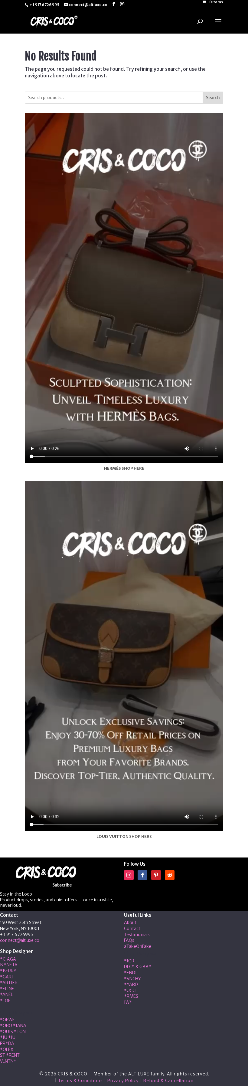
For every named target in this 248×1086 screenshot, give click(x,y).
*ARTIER (9, 982)
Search (213, 97)
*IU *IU (7, 1037)
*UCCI (130, 990)
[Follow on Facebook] (142, 875)
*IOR (129, 961)
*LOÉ (5, 1000)
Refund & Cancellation (168, 1080)
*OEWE (7, 1020)
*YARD (131, 984)
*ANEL (6, 994)
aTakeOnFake (137, 946)
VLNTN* (8, 1061)
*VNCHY (132, 978)
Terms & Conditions (80, 1080)
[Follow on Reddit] (170, 875)
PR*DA (7, 1043)
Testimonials (137, 934)
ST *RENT (10, 1055)
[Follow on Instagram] (129, 875)
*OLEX (6, 1049)
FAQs (129, 940)
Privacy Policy (123, 1080)
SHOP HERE (133, 468)
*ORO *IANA (13, 1025)
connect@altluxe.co (19, 940)
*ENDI (130, 972)
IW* (128, 1002)
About (130, 922)
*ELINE (7, 988)
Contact (132, 928)
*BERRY (8, 971)
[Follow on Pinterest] (156, 875)
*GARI (6, 977)
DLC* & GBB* (137, 966)
